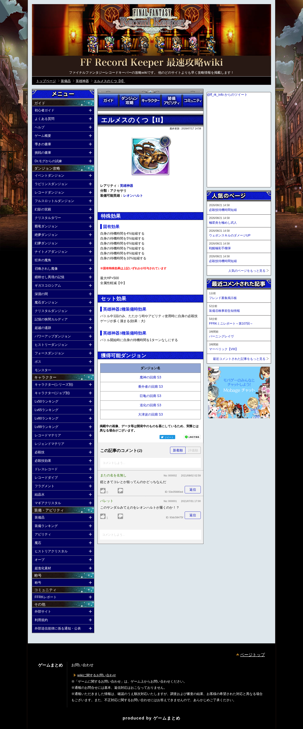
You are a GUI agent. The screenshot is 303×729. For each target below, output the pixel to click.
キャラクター (150, 100)
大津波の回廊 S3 (150, 414)
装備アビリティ (171, 100)
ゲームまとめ (167, 718)
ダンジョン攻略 (129, 100)
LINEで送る (192, 437)
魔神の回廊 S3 (150, 377)
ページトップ (252, 654)
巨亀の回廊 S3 (150, 396)
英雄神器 (126, 185)
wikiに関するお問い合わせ (96, 675)
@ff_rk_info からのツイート (227, 94)
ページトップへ (217, 429)
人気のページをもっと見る (246, 270)
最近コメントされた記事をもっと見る (239, 358)
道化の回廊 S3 (150, 405)
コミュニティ (192, 100)
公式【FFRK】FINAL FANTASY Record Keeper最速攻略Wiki (151, 63)
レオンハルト (133, 195)
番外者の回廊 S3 (150, 386)
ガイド (108, 100)
